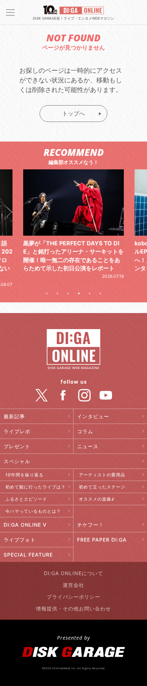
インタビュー (93, 416)
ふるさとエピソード (26, 499)
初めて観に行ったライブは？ (35, 487)
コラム (85, 431)
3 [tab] (68, 293)
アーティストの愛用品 (102, 474)
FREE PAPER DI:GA (102, 540)
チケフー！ (90, 525)
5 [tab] (89, 293)
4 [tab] (78, 293)
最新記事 (14, 416)
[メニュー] (10, 12)
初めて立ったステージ (102, 487)
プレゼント (17, 446)
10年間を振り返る (24, 474)
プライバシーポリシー (73, 597)
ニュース (87, 446)
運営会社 (73, 585)
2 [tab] (57, 293)
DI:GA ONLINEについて (73, 573)
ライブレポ (17, 431)
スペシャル (17, 461)
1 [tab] (46, 293)
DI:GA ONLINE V (25, 525)
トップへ (73, 113)
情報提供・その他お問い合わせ (73, 608)
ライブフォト (20, 540)
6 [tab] (100, 293)
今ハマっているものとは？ (33, 511)
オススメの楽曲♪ (97, 499)
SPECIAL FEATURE (28, 555)
